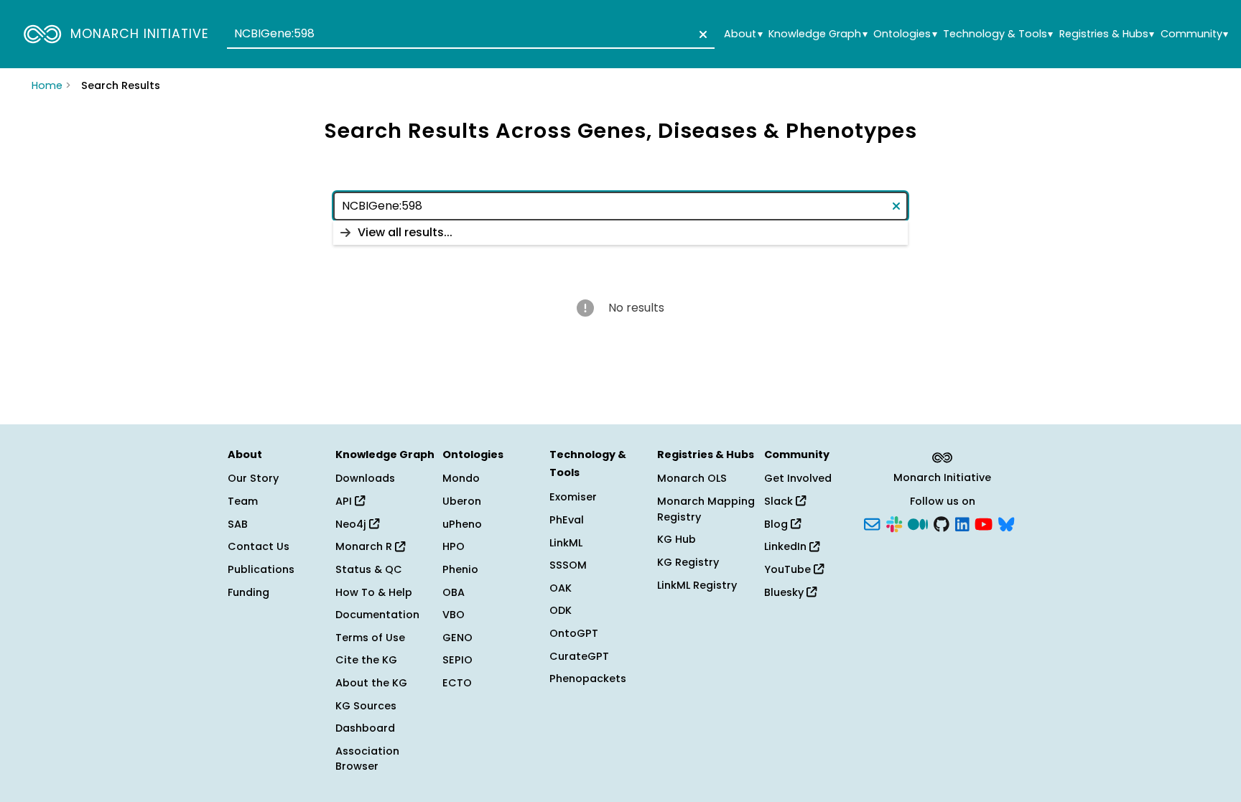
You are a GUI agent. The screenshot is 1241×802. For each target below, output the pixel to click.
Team (243, 501)
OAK (560, 588)
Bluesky (785, 592)
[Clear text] (700, 34)
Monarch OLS (692, 478)
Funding (248, 592)
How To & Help (373, 592)
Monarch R (365, 546)
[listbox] (620, 232)
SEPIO (457, 660)
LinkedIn (786, 546)
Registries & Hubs (1106, 34)
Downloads (365, 478)
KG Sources (365, 706)
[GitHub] (941, 522)
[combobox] (471, 34)
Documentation (377, 614)
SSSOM (568, 565)
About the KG (371, 683)
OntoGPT (573, 633)
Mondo (461, 478)
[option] (620, 232)
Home (47, 85)
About (743, 34)
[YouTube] (984, 522)
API (345, 501)
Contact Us (258, 546)
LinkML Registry (697, 585)
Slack (780, 501)
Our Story (253, 478)
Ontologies (904, 34)
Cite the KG (366, 660)
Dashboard (365, 728)
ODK (560, 610)
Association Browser (367, 759)
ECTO (457, 683)
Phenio (460, 569)
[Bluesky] (1006, 522)
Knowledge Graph (817, 34)
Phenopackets (587, 678)
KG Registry (688, 562)
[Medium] (918, 522)
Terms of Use (370, 637)
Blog (777, 524)
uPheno (462, 524)
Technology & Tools (998, 34)
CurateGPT (579, 656)
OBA (453, 592)
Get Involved (798, 478)
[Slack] (894, 522)
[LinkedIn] (962, 522)
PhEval (566, 520)
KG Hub (676, 539)
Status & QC (368, 569)
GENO (457, 637)
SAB (238, 524)
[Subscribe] (872, 522)
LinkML (565, 543)
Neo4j (352, 524)
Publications (261, 569)
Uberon (461, 501)
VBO (453, 614)
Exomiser (573, 497)
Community (1194, 34)
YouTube (789, 569)
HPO (453, 546)
